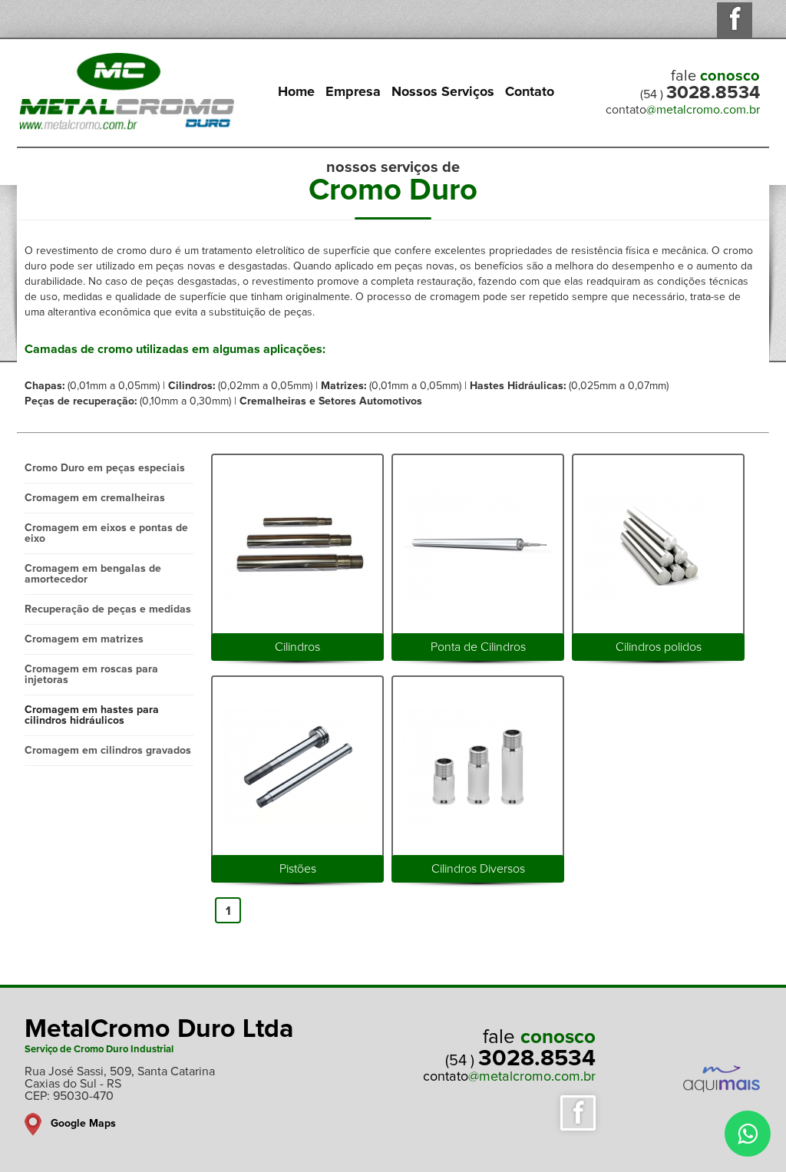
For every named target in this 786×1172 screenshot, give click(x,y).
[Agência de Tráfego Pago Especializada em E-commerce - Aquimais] (725, 1095)
